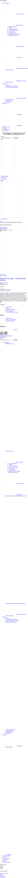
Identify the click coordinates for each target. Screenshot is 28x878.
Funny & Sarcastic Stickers (12, 87)
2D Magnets (19, 114)
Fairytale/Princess (13, 32)
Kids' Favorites (9, 310)
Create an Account (4, 873)
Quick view (2, 274)
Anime (7, 84)
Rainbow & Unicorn (13, 35)
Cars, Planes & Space (13, 30)
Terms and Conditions (11, 319)
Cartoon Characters (13, 29)
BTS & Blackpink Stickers (12, 86)
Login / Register (6, 862)
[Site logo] (8, 175)
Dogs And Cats (20, 14)
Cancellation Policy (10, 320)
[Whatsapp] (2, 333)
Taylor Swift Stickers (21, 98)
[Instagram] (5, 333)
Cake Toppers (9, 307)
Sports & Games (20, 46)
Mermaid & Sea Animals (14, 34)
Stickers (7, 308)
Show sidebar (3, 227)
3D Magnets (19, 125)
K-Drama (8, 102)
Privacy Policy (9, 318)
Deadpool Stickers (10, 99)
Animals (10, 27)
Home (1, 222)
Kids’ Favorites (20, 25)
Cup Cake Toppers (13, 26)
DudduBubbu (9, 101)
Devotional (19, 57)
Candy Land (11, 31)
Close (1, 221)
